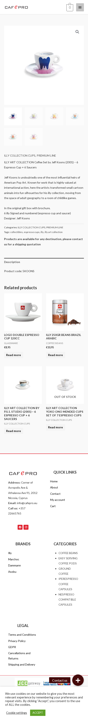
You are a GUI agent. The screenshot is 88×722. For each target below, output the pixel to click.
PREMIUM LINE (46, 155)
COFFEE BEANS (68, 553)
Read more (13, 355)
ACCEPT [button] (38, 712)
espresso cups (31, 232)
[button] (77, 32)
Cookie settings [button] (16, 712)
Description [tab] (12, 262)
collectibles (16, 232)
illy (42, 232)
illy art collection (54, 232)
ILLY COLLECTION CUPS (19, 155)
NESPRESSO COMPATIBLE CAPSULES (67, 599)
